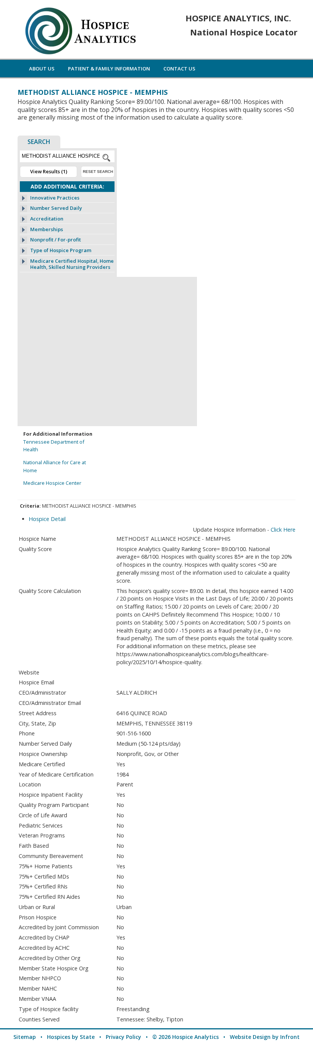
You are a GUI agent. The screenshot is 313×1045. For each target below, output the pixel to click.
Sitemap (24, 1036)
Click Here (283, 529)
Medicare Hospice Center (52, 482)
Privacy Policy (123, 1036)
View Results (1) (48, 171)
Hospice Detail (47, 518)
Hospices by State (71, 1036)
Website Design (250, 1036)
